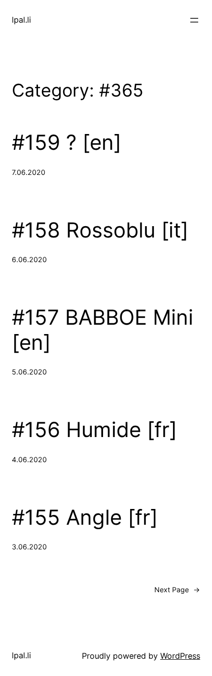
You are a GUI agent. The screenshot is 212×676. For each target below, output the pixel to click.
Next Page (177, 589)
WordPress (180, 656)
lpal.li (21, 20)
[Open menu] (194, 20)
